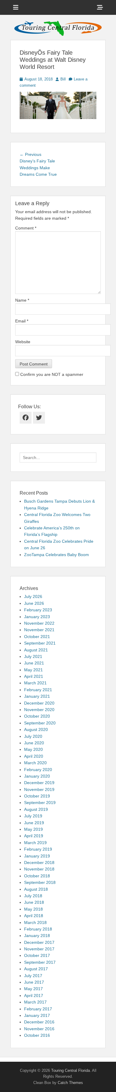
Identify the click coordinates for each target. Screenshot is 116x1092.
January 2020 (37, 776)
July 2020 (33, 736)
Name (22, 300)
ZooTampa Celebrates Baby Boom (56, 554)
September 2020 (40, 723)
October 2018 (37, 875)
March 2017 (35, 1002)
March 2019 (35, 842)
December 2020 (39, 703)
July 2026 (33, 596)
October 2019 (37, 796)
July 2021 (33, 656)
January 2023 (37, 616)
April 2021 (33, 676)
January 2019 (37, 856)
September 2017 (40, 962)
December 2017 (39, 942)
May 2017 (33, 988)
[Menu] (15, 7)
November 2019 (39, 789)
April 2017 (33, 995)
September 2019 (40, 802)
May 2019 (33, 829)
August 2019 (36, 809)
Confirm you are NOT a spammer (51, 374)
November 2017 (39, 949)
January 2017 (37, 1015)
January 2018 (37, 935)
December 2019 (39, 782)
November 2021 (39, 629)
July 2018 (33, 895)
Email (21, 321)
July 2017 (33, 975)
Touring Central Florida (70, 1070)
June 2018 (34, 902)
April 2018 (33, 915)
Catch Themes (70, 1082)
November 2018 (39, 869)
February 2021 (38, 689)
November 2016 (39, 1028)
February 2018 (38, 929)
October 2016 (37, 1035)
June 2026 (34, 603)
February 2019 (38, 849)
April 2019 (33, 835)
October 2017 (37, 955)
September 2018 (40, 882)
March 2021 (35, 682)
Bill (63, 79)
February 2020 (38, 769)
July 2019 (33, 816)
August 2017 (36, 968)
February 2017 (38, 1008)
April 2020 (33, 756)
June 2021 (34, 663)
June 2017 (34, 982)
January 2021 (37, 696)
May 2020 (33, 749)
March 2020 (35, 762)
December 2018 (39, 862)
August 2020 (36, 729)
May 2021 (33, 669)
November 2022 (39, 623)
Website (22, 341)
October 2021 (37, 636)
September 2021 (40, 643)
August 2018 (36, 889)
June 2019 (34, 822)
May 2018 (33, 909)
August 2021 (36, 650)
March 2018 (35, 922)
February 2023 (38, 609)
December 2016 (39, 1022)
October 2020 (37, 716)
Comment (25, 228)
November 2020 (39, 709)
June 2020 (34, 742)
